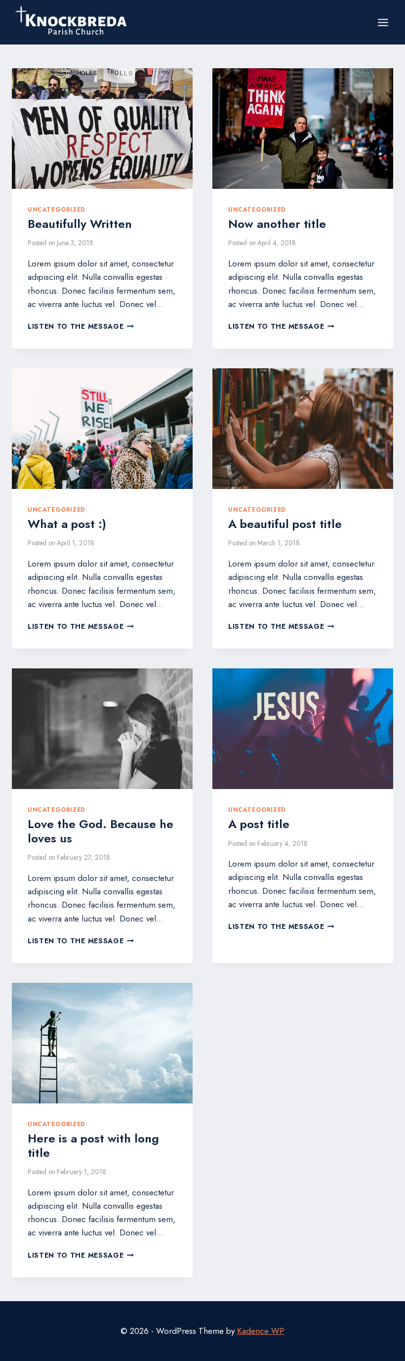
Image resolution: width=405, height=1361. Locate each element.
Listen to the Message (81, 326)
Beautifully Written (80, 223)
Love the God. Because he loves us (100, 831)
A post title (258, 824)
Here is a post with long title (93, 1145)
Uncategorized (56, 209)
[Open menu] (382, 22)
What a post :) (67, 523)
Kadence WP (260, 1331)
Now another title (277, 223)
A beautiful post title (285, 523)
